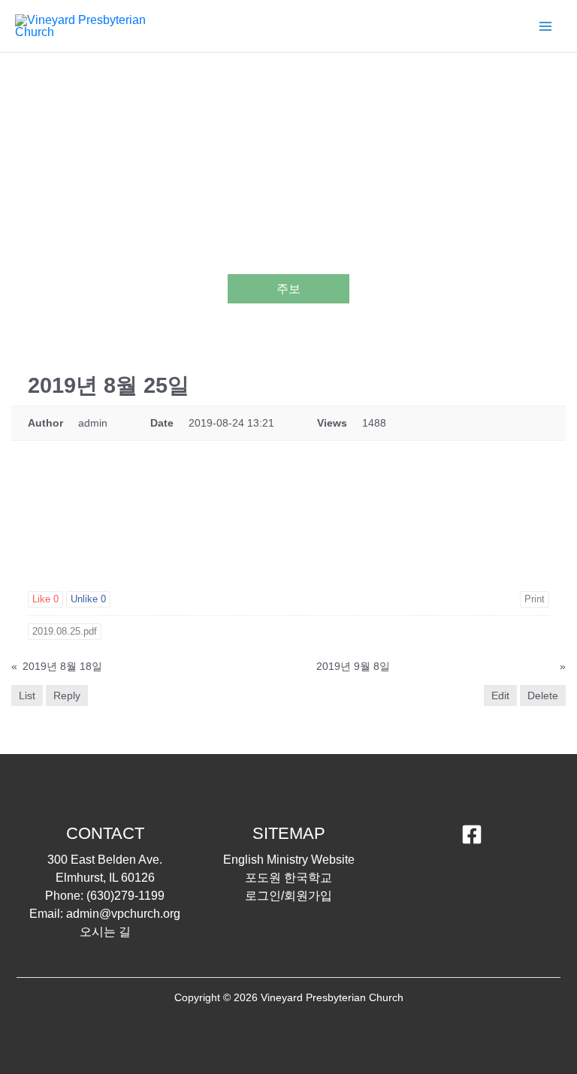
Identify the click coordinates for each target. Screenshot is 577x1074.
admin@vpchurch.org (123, 913)
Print (534, 599)
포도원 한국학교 (288, 877)
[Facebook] (471, 834)
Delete (542, 695)
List (27, 695)
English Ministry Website (289, 859)
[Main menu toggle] (545, 26)
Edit (500, 695)
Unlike (88, 599)
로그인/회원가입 (288, 895)
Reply (66, 695)
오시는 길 (105, 931)
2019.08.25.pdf (64, 631)
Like (45, 599)
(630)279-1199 (125, 895)
